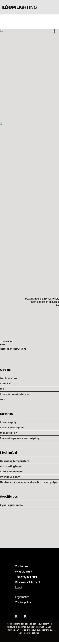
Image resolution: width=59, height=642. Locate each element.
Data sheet (6, 341)
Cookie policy (23, 602)
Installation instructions (13, 348)
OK (30, 637)
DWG (3, 345)
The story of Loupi (26, 577)
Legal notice (22, 597)
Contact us (21, 566)
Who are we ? (23, 571)
